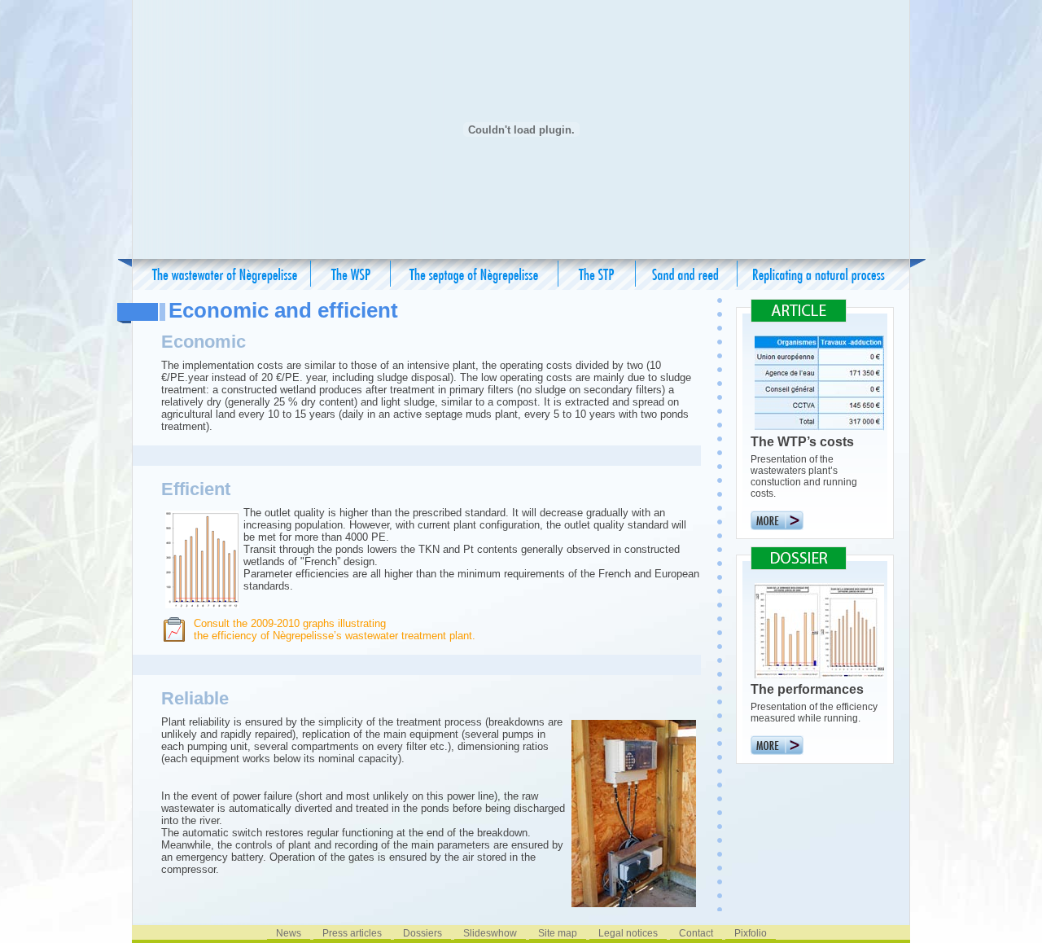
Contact (696, 933)
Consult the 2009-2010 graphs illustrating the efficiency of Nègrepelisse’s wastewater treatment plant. (334, 629)
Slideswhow (490, 933)
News (288, 933)
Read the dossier (777, 745)
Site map (557, 933)
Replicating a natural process (819, 274)
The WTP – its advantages (351, 274)
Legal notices (628, 933)
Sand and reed (687, 274)
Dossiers (422, 933)
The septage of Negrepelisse (474, 274)
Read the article (777, 520)
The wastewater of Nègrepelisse (225, 274)
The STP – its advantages (597, 274)
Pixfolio (750, 933)
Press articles (352, 933)
